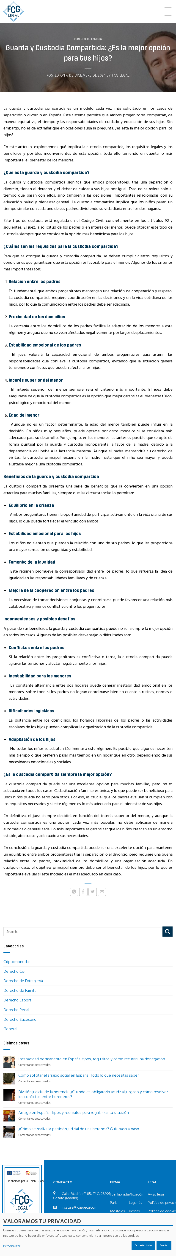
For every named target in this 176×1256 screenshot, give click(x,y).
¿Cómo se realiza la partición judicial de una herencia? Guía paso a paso (78, 1128)
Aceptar (164, 1245)
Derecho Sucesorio (19, 1019)
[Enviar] (167, 931)
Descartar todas (143, 1245)
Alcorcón (136, 1194)
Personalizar (11, 1246)
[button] (168, 11)
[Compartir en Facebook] (83, 892)
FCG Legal (121, 75)
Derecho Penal (16, 1009)
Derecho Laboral (17, 1000)
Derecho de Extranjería (23, 980)
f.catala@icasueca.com (79, 1207)
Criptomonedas (16, 961)
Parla (114, 1202)
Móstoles (117, 1211)
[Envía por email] (102, 892)
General (10, 1028)
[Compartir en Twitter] (92, 892)
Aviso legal (156, 1194)
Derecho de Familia (88, 39)
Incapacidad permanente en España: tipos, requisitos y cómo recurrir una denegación (91, 1058)
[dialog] (88, 1234)
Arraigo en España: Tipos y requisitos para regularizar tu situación (73, 1112)
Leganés (135, 1202)
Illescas (134, 1211)
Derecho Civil (14, 971)
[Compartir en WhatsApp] (74, 892)
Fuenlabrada (119, 1194)
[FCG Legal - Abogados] (14, 11)
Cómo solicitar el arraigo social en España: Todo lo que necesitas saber (78, 1075)
